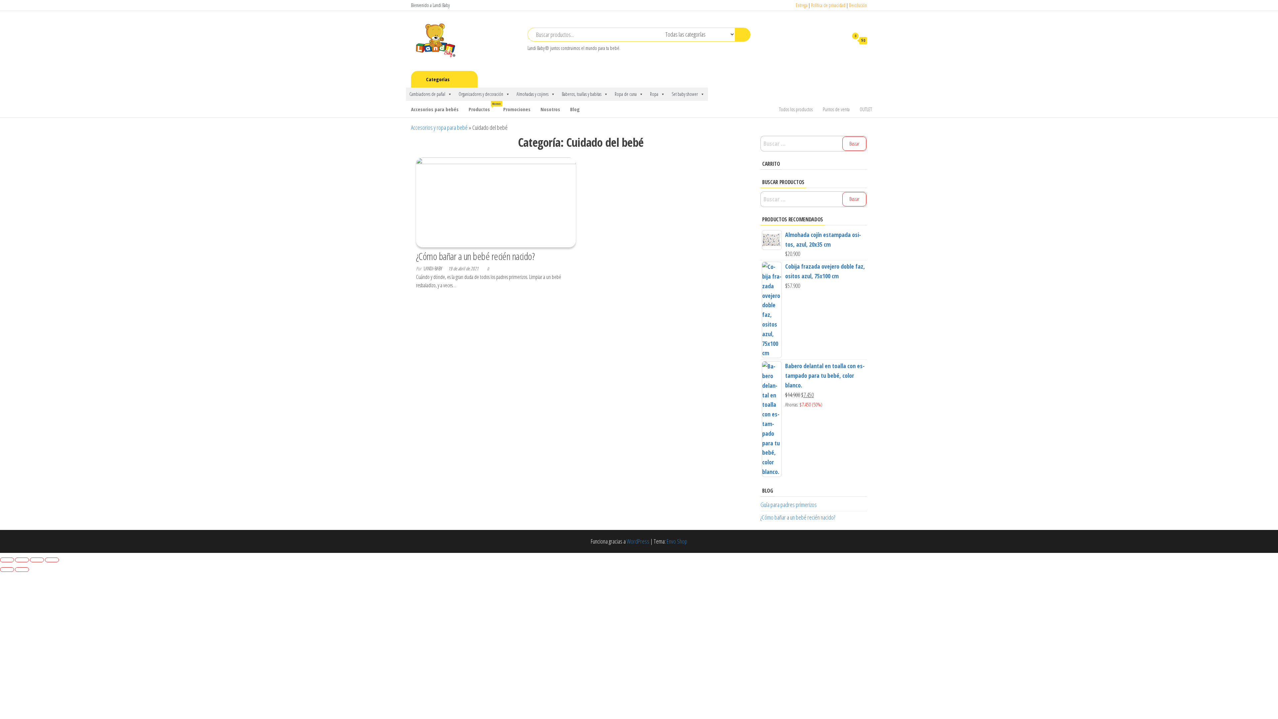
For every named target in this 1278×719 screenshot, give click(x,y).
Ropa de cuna (626, 94)
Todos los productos (796, 109)
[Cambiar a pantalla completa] (22, 560)
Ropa (654, 94)
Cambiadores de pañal (427, 94)
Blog (575, 109)
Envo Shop (677, 541)
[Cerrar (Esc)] (52, 560)
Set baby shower (685, 94)
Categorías (438, 79)
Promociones (517, 109)
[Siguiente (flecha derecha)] (22, 569)
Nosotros (550, 109)
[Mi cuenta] (840, 40)
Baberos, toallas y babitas (581, 94)
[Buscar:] (813, 143)
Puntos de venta (836, 109)
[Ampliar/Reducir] (7, 560)
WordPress (638, 541)
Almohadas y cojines (532, 94)
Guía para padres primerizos (788, 505)
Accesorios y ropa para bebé (439, 127)
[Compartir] (37, 560)
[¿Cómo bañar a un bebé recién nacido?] (496, 202)
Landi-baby (433, 268)
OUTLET (866, 109)
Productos (483, 107)
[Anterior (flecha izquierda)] (7, 569)
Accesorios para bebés (435, 109)
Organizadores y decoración (481, 94)
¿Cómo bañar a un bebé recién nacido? (475, 256)
